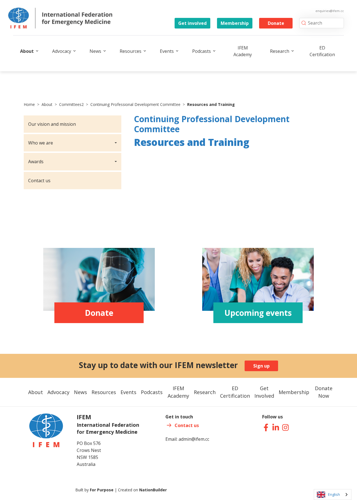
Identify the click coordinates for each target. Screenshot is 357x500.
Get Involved (264, 392)
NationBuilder (153, 489)
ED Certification (322, 51)
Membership (235, 23)
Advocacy (61, 51)
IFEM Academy (242, 51)
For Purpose (102, 489)
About (27, 51)
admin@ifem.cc (193, 439)
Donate (276, 23)
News (95, 51)
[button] (72, 142)
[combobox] (332, 494)
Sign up (261, 366)
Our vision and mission (52, 124)
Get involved (192, 23)
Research (279, 51)
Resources (130, 51)
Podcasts (201, 51)
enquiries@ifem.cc (329, 11)
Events (167, 51)
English (334, 494)
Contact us (39, 180)
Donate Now (323, 392)
